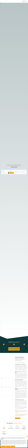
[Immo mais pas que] (25, 1)
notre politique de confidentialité (4, 444)
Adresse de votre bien (11, 349)
